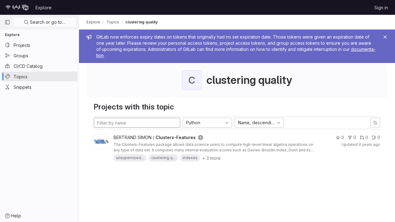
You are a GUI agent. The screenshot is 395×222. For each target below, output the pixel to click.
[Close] (385, 37)
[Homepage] (17, 7)
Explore (43, 7)
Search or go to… (47, 22)
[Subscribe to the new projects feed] (375, 123)
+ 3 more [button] (211, 158)
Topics (112, 22)
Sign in (381, 7)
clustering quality (141, 22)
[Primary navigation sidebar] (7, 22)
